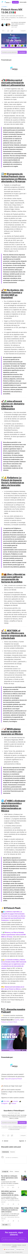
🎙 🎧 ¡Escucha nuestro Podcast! (13, 1010)
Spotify (17, 1020)
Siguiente (21, 1141)
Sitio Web (6, 1101)
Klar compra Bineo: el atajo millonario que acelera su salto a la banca (10, 1210)
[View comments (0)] (8, 30)
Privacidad (14, 1245)
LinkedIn (15, 1101)
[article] (14, 1181)
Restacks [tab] (12, 1152)
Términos (19, 1245)
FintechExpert (22, 22)
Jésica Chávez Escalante (17, 24)
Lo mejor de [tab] (5, 1171)
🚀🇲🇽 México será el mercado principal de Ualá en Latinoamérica (13, 82)
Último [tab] (11, 1171)
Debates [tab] (17, 1171)
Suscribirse (15, 2)
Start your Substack (9, 1249)
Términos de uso (17, 1126)
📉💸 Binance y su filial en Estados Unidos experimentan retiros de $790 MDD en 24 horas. (13, 934)
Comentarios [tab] (5, 1152)
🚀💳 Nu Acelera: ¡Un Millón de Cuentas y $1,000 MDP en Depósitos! (12, 294)
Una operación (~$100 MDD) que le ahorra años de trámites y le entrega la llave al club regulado (10, 1214)
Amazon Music (12, 1022)
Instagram (4, 1103)
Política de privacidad (14, 1129)
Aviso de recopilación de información (17, 1127)
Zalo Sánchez (14, 22)
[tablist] (8, 1151)
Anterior (6, 1141)
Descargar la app (20, 1249)
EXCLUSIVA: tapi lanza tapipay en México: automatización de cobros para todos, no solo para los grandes (10, 1193)
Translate (5, 6)
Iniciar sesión (23, 2)
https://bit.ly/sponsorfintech (13, 1078)
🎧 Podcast (12, 1103)
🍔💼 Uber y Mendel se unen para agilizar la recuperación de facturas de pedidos (13, 578)
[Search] (25, 1171)
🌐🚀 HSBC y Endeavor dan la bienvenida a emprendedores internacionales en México (13, 805)
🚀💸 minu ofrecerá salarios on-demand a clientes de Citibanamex (12, 405)
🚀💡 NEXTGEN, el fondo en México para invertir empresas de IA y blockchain (13, 634)
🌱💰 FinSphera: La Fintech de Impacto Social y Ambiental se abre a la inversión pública (12, 482)
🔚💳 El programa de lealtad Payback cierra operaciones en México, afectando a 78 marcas (14, 178)
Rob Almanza (14, 25)
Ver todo (5, 1224)
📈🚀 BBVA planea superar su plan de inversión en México (12, 731)
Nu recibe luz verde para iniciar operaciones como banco (9, 1177)
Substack (7, 1252)
